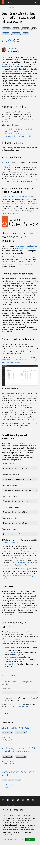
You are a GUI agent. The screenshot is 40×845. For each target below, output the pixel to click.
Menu (36, 3)
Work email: (7, 689)
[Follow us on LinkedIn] (13, 800)
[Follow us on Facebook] (8, 800)
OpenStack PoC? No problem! (17, 727)
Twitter (14, 40)
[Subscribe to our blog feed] (33, 800)
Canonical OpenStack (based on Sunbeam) (16, 197)
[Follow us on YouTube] (28, 800)
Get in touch (9, 664)
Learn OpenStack (10, 652)
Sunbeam (5, 67)
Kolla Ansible (14, 67)
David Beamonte (7, 761)
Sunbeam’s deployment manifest (21, 562)
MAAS (13, 94)
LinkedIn (18, 40)
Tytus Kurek (12, 49)
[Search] (31, 2)
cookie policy (7, 834)
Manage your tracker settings (13, 839)
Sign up (5, 713)
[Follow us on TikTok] (23, 800)
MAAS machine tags (17, 555)
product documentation (10, 542)
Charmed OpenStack (9, 213)
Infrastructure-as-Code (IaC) (25, 576)
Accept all (30, 839)
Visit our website (10, 648)
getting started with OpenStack (26, 246)
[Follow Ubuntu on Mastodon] (3, 800)
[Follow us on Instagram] (18, 800)
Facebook (9, 40)
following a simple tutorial (23, 248)
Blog (3, 8)
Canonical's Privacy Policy (19, 706)
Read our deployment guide (14, 657)
